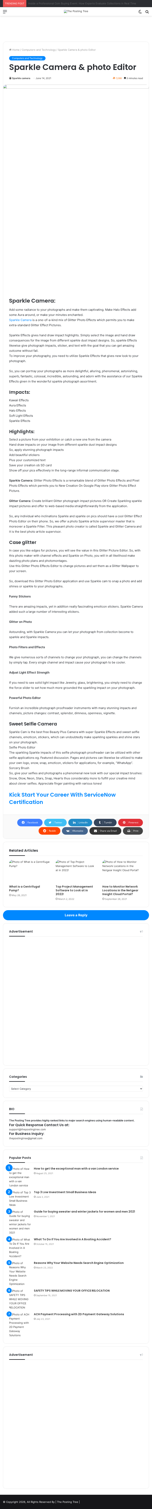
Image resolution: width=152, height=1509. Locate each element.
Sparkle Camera (20, 320)
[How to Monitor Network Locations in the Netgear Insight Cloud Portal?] (122, 871)
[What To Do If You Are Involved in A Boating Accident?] (20, 1248)
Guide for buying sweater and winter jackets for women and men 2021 (84, 1212)
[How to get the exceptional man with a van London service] (20, 1177)
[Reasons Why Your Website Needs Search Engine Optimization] (20, 1273)
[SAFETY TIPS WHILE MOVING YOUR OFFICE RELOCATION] (20, 1299)
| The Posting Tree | (67, 1501)
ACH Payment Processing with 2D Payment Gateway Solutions (79, 1314)
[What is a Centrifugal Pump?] (29, 871)
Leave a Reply (76, 915)
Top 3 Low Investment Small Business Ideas (65, 1192)
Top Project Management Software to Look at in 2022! (74, 890)
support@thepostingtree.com (27, 1129)
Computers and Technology (39, 49)
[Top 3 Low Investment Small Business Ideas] (20, 1198)
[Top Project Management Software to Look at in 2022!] (76, 871)
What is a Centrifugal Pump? (24, 888)
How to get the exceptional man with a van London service (76, 1169)
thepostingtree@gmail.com (25, 1138)
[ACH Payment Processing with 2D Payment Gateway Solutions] (20, 1324)
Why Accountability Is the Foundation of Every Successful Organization (72, 3)
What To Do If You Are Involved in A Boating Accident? (72, 1239)
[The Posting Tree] (76, 11)
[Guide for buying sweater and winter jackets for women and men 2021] (20, 1222)
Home (15, 49)
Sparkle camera (21, 78)
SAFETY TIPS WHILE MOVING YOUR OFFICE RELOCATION (72, 1291)
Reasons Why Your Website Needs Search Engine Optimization (79, 1263)
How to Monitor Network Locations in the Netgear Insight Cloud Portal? (120, 890)
